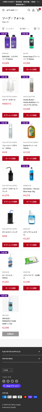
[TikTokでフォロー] (16, 381)
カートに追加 (10, 69)
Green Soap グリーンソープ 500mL (31, 57)
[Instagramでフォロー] (8, 381)
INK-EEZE (5, 315)
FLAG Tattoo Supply (9, 96)
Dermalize (27, 185)
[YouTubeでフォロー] (12, 381)
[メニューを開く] (3, 10)
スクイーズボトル (9, 99)
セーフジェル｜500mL (8, 276)
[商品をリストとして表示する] (39, 29)
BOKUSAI (5, 53)
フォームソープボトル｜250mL (9, 146)
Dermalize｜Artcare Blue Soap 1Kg (31, 189)
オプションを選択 (10, 115)
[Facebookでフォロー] (3, 381)
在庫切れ (10, 334)
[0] (38, 10)
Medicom (26, 229)
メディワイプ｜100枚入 (31, 276)
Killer (25, 53)
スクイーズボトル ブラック (10, 189)
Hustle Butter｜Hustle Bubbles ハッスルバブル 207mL (31, 102)
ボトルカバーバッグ (9, 232)
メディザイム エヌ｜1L (31, 233)
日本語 (5, 370)
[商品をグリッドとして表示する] (35, 29)
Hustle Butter (29, 96)
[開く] (29, 10)
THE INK (4, 34)
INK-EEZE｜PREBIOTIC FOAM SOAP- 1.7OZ (9, 321)
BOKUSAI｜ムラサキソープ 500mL (10, 57)
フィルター (10, 28)
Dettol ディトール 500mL (30, 146)
